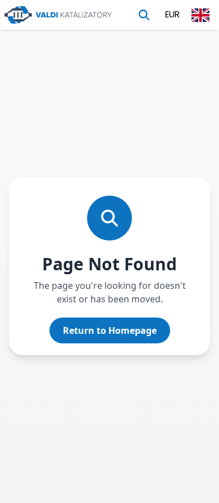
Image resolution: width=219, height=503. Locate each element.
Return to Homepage (110, 330)
